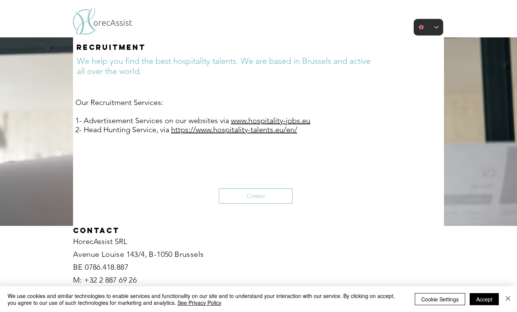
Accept (484, 299)
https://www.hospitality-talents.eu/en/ (234, 129)
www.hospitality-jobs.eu (270, 120)
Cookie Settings (440, 299)
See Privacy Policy (199, 302)
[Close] (507, 299)
